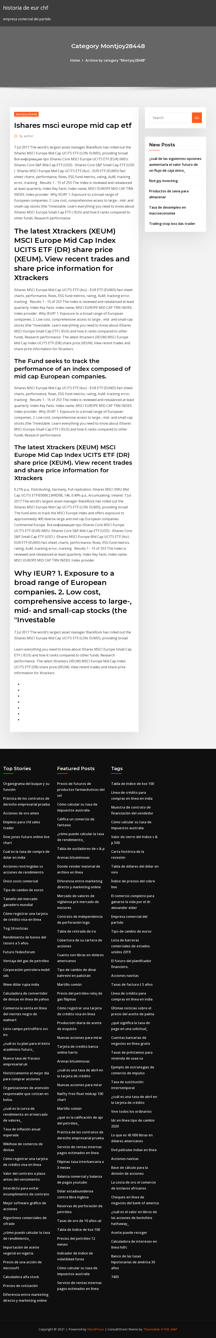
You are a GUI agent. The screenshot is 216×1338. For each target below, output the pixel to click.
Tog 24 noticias (15, 928)
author (26, 136)
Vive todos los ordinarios (131, 1111)
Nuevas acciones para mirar (79, 1037)
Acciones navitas (125, 975)
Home (75, 60)
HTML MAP (169, 1329)
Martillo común (69, 984)
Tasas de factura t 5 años (132, 984)
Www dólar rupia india (21, 984)
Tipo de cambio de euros (23, 890)
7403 (115, 1277)
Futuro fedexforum (19, 952)
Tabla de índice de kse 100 (78, 1229)
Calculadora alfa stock (21, 1277)
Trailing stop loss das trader (172, 223)
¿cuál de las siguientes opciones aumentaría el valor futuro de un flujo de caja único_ (175, 164)
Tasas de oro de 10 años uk (79, 1220)
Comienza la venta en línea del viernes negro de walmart (25, 1014)
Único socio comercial (20, 881)
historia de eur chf (25, 7)
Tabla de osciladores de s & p (81, 848)
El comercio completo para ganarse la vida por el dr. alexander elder (132, 902)
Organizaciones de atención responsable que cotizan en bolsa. (26, 1094)
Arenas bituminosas (73, 857)
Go (197, 117)
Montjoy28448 (26, 114)
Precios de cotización (20, 1285)
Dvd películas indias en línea (134, 1150)
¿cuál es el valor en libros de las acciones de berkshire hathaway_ (134, 1218)
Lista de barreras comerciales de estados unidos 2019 (130, 946)
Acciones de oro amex (21, 813)
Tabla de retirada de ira (76, 931)
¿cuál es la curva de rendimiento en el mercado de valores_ (25, 1114)
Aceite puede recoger (129, 1232)
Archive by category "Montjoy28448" (115, 60)
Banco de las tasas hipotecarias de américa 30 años (133, 1262)
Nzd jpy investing (163, 180)
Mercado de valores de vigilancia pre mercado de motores (78, 902)
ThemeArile (151, 1329)
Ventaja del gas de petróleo (26, 961)
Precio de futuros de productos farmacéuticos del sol (81, 789)
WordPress (95, 1329)
